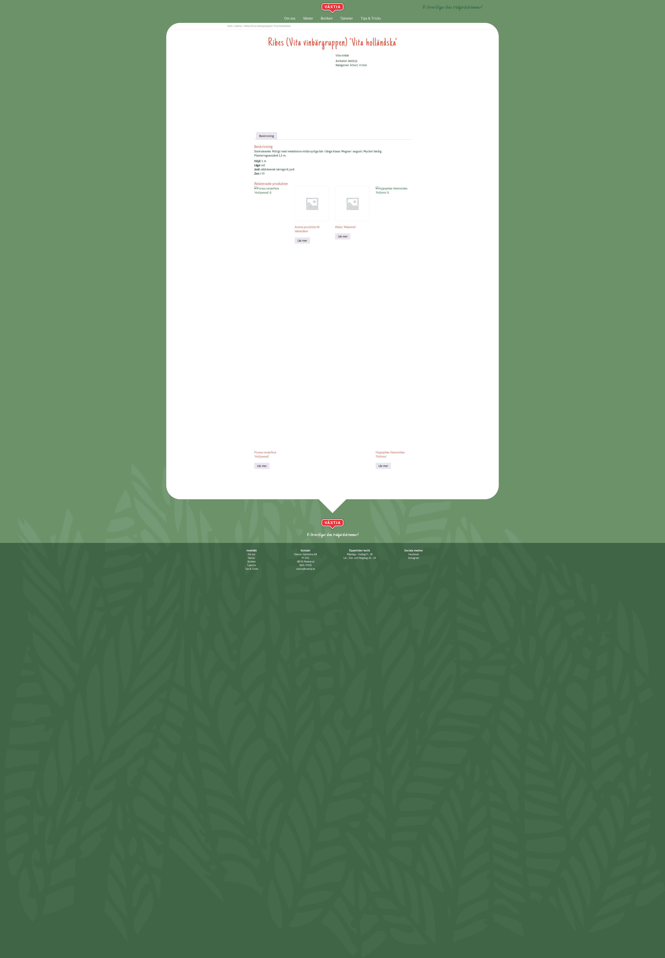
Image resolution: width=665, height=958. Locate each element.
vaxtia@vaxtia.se (305, 568)
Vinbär (363, 65)
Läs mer (262, 465)
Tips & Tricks (371, 18)
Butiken (326, 18)
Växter (308, 18)
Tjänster (346, 18)
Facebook (413, 554)
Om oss (289, 18)
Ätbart (354, 65)
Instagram (413, 558)
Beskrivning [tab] (266, 136)
